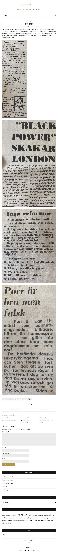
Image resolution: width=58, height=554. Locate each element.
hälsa (50, 515)
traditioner (27, 520)
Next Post (42, 409)
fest (25, 515)
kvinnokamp (11, 399)
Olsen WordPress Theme (26, 550)
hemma (47, 515)
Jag (25, 540)
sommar (10, 520)
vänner (7, 523)
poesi (41, 518)
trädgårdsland (40, 520)
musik (20, 518)
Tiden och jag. (15, 476)
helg (44, 515)
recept (46, 518)
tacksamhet (22, 520)
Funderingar (29, 21)
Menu (5, 15)
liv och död (13, 518)
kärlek (6, 518)
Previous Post (15, 409)
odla (28, 518)
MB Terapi (30, 540)
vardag (51, 520)
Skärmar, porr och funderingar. (26, 421)
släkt (7, 520)
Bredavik (13, 515)
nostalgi (25, 518)
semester (4, 520)
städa (17, 520)
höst (53, 515)
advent (3, 515)
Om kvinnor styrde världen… (10, 420)
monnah (29, 548)
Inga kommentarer (34, 26)
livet (9, 518)
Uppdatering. (13, 490)
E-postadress (5, 453)
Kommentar (5, 431)
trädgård (33, 520)
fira (27, 515)
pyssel (43, 518)
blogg (6, 515)
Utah (45, 520)
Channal (3, 480)
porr (21, 399)
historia (4, 399)
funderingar (34, 515)
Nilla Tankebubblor (6, 476)
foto (29, 515)
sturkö (14, 520)
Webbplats (5, 458)
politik (16, 399)
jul (2, 518)
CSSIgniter (35, 550)
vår (10, 523)
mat (17, 518)
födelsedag (40, 515)
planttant (37, 518)
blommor (9, 515)
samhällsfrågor (27, 399)
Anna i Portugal (5, 486)
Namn (4, 447)
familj (21, 514)
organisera (32, 518)
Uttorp (48, 520)
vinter (3, 523)
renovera (51, 518)
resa (54, 518)
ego (17, 515)
